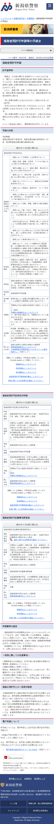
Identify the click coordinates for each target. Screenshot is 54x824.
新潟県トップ (39, 779)
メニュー (49, 6)
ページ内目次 (27, 50)
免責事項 (28, 779)
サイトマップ (13, 811)
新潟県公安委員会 (40, 811)
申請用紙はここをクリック (26, 368)
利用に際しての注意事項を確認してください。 (26, 381)
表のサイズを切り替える (27, 148)
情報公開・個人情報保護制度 (40, 803)
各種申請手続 (19, 18)
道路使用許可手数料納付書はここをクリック (26, 377)
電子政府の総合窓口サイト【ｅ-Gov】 (22, 749)
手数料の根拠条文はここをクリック (24, 312)
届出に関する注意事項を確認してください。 (31, 540)
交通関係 (30, 18)
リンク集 (13, 803)
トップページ (6, 18)
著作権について (15, 779)
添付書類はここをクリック (26, 372)
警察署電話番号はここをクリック (23, 347)
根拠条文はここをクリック (26, 364)
